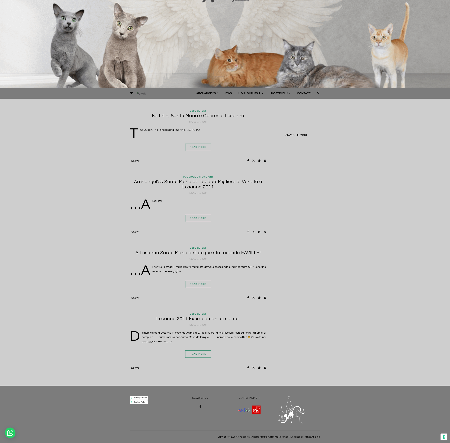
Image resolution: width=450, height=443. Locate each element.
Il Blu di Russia (249, 93)
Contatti (304, 93)
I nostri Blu (279, 93)
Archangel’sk (207, 93)
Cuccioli (189, 177)
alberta (135, 161)
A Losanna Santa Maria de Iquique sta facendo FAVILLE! (198, 252)
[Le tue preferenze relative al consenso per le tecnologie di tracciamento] (444, 436)
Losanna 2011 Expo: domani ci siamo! (198, 318)
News (228, 93)
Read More (198, 147)
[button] (10, 433)
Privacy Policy (140, 397)
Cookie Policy (140, 402)
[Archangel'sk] (141, 93)
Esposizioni (198, 111)
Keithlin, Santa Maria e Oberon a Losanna (198, 115)
